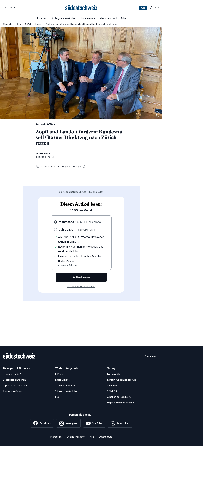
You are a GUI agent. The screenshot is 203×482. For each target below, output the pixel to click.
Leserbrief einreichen (14, 379)
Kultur (124, 18)
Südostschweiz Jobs (66, 391)
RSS (57, 397)
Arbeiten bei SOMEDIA (119, 397)
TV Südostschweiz (65, 385)
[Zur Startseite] (81, 7)
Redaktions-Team (12, 391)
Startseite (41, 18)
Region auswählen (65, 18)
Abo (143, 7)
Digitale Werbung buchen (120, 402)
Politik (38, 24)
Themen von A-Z (12, 374)
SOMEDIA (112, 391)
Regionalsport (88, 18)
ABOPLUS (112, 385)
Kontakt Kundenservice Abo (121, 379)
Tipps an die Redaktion (15, 385)
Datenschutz (105, 436)
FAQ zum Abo (114, 374)
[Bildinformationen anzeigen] (158, 114)
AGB (92, 436)
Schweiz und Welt (108, 18)
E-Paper (59, 374)
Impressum (56, 436)
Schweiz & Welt (24, 24)
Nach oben (151, 356)
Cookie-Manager (76, 436)
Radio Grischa (62, 379)
